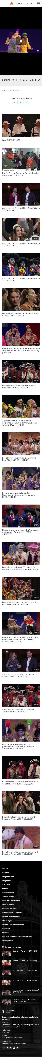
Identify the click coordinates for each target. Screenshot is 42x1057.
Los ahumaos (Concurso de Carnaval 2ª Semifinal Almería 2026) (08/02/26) (20, 853)
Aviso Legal (7, 921)
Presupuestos (8, 905)
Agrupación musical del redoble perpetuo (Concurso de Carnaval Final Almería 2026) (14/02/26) (19, 423)
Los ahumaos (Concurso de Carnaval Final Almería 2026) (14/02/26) (19, 459)
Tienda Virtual (8, 897)
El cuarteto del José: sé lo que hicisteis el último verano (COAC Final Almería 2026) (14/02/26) (21, 351)
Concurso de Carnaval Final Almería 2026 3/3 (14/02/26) (21, 279)
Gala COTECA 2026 (11, 140)
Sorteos (5, 933)
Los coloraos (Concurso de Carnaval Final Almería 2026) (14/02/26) (19, 387)
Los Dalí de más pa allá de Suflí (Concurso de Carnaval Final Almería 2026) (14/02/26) (18, 495)
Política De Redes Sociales (13, 925)
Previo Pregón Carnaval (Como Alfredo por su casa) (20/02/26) (20, 174)
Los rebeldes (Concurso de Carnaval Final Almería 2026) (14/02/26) (19, 603)
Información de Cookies (12, 913)
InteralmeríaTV (8, 893)
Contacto (6, 929)
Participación (7, 941)
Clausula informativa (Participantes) (17, 937)
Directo (5, 869)
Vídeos (5, 889)
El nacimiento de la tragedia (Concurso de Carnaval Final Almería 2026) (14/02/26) (20, 532)
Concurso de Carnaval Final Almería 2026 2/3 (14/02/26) (21, 244)
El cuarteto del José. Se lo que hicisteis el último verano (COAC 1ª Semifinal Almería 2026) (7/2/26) (20, 639)
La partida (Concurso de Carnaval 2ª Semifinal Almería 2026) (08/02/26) (19, 818)
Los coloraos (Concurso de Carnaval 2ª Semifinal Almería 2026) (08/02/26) (20, 783)
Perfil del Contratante (11, 901)
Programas (6, 881)
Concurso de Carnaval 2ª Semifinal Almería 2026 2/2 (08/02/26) (18, 711)
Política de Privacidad (11, 917)
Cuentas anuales (9, 909)
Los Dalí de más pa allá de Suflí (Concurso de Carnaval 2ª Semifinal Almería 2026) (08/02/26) (18, 747)
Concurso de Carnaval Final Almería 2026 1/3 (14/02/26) (21, 209)
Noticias (5, 873)
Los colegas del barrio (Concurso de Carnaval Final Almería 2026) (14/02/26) (20, 568)
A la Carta (6, 885)
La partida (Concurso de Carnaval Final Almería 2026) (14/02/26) (20, 314)
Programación (8, 877)
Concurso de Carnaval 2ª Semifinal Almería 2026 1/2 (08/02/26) (18, 676)
